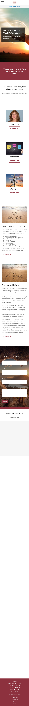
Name (3, 359)
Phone (3, 378)
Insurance (14, 705)
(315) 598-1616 (16, 683)
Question (4, 388)
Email (3, 369)
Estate (14, 703)
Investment (14, 701)
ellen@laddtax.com (14, 694)
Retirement (15, 699)
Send (5, 401)
